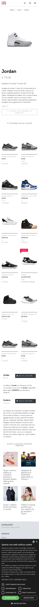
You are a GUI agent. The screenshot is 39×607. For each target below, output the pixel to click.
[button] (19, 579)
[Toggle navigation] (35, 3)
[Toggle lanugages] (24, 3)
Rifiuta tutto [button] (29, 598)
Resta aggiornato (27, 376)
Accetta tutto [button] (10, 598)
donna (4, 537)
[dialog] (19, 573)
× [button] (36, 541)
